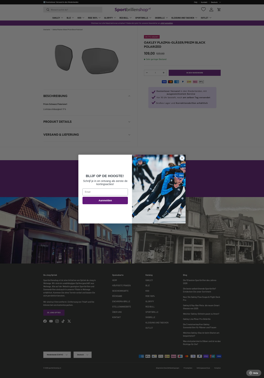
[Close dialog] (182, 158)
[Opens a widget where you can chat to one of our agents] (253, 373)
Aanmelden (105, 200)
